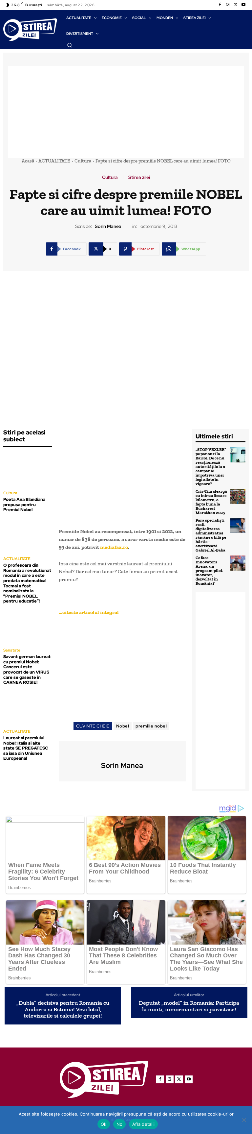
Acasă (28, 161)
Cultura (82, 161)
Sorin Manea (108, 226)
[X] (236, 5)
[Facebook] (220, 5)
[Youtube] (243, 5)
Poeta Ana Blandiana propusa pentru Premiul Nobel (24, 504)
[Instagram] (228, 5)
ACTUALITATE (54, 161)
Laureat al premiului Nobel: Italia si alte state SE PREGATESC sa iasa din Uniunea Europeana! (25, 748)
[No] (244, 1120)
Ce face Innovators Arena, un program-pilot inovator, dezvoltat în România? (209, 570)
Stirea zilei (139, 177)
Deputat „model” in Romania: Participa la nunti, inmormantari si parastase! (189, 1006)
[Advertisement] (126, 112)
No (119, 1124)
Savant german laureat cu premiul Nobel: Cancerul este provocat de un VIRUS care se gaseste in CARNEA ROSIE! (27, 669)
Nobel (122, 726)
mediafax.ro (114, 547)
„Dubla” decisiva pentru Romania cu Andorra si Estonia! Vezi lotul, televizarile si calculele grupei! (62, 1009)
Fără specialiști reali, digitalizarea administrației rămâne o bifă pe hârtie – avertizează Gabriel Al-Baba (211, 535)
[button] (69, 45)
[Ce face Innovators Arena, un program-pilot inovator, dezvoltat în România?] (237, 563)
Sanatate (11, 650)
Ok (104, 1124)
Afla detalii (143, 1124)
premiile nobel (151, 726)
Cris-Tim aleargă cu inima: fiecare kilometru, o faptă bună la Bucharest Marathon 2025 (211, 502)
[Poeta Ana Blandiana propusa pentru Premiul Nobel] (27, 469)
